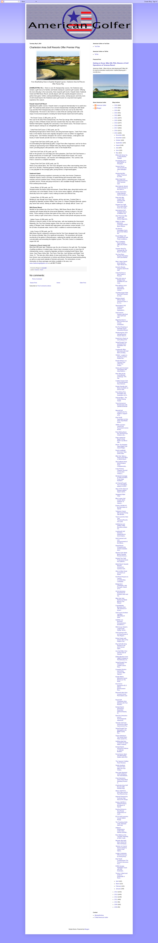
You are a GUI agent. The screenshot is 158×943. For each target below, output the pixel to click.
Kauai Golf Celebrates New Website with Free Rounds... (122, 702)
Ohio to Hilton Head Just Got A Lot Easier (121, 572)
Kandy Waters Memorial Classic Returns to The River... (121, 679)
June (117, 150)
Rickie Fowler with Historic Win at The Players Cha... (122, 640)
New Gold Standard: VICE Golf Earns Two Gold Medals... (122, 774)
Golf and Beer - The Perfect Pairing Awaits (121, 399)
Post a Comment (37, 279)
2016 (116, 130)
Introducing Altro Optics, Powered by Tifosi (121, 175)
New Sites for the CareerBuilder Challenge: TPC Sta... (121, 376)
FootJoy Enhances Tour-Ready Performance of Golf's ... (121, 812)
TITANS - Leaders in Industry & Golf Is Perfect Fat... (121, 356)
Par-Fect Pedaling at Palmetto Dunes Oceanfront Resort (122, 328)
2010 (116, 902)
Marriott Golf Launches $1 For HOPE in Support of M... (121, 413)
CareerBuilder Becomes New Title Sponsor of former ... (121, 608)
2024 (116, 110)
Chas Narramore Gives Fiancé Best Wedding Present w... (122, 780)
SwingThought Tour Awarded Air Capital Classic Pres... (121, 665)
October (118, 140)
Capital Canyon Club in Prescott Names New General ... (122, 382)
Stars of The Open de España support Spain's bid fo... (122, 490)
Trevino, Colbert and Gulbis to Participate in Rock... (121, 876)
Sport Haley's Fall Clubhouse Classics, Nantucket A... (121, 308)
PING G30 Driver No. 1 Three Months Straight (122, 156)
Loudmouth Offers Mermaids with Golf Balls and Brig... (122, 351)
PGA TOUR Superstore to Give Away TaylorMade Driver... (122, 420)
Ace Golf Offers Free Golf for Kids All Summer (121, 652)
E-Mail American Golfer (101, 917)
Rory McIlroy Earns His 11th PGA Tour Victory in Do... (122, 433)
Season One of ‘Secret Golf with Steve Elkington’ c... (121, 169)
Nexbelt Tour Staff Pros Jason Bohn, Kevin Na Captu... (121, 206)
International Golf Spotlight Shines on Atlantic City (121, 212)
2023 (116, 113)
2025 (116, 108)
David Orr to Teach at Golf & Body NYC (122, 339)
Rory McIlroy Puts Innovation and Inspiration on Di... (122, 393)
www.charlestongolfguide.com (39, 263)
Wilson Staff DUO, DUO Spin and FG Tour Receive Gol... (122, 792)
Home (58, 283)
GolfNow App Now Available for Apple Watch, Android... (122, 743)
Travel (41, 269)
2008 (116, 907)
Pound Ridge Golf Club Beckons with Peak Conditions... (122, 237)
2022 (116, 115)
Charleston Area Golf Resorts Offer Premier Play (122, 787)
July (117, 148)
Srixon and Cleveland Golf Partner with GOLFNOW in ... (122, 369)
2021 (116, 118)
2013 (116, 894)
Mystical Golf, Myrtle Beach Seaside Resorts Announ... (121, 554)
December (119, 135)
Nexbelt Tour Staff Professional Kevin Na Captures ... (122, 560)
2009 (116, 904)
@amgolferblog (99, 915)
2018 (116, 125)
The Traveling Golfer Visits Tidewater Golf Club (121, 823)
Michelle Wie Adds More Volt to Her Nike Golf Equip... (121, 842)
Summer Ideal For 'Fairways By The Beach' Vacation (121, 250)
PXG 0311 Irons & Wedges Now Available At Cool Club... (121, 281)
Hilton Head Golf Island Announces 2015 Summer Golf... (122, 181)
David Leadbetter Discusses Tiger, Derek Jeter (121, 452)
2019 (116, 123)
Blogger (99, 108)
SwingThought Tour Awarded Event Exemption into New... (121, 345)
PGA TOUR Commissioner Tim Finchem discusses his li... (122, 861)
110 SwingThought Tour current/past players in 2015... (121, 484)
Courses (37, 269)
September (119, 143)
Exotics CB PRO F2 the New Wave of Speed (121, 507)
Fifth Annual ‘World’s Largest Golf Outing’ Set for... (121, 628)
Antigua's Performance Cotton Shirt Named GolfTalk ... (122, 830)
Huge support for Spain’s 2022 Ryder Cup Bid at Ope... (121, 440)
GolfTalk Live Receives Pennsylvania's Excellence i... (121, 622)
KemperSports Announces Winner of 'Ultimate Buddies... (122, 749)
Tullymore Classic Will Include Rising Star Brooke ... (122, 513)
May (117, 153)
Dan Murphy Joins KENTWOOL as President (121, 162)
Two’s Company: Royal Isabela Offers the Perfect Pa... (121, 244)
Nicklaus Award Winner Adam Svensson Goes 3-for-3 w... (122, 301)
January (118, 889)
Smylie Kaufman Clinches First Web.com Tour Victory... (121, 768)
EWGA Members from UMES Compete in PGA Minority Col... (122, 658)
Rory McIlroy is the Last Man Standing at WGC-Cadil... (122, 836)
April (117, 881)
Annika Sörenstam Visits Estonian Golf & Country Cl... (122, 193)
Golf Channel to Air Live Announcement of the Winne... (121, 541)
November (119, 138)
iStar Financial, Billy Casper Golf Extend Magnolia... (122, 217)
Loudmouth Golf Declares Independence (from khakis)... (121, 534)
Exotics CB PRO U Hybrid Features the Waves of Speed (121, 804)
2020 (116, 120)
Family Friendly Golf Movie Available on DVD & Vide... (122, 388)
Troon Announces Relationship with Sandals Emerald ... (121, 406)
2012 (116, 897)
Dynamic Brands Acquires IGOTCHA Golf (122, 268)
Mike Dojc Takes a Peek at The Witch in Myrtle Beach (122, 457)
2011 (116, 899)
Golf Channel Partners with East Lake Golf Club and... (122, 315)
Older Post (83, 283)
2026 (116, 105)
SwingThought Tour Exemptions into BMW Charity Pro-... (121, 731)
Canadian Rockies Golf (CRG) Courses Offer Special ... (121, 672)
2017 (116, 128)
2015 (116, 133)
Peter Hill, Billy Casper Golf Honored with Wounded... (120, 200)
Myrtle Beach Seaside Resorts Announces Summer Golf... (122, 566)
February (118, 886)
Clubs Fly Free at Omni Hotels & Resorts (121, 274)
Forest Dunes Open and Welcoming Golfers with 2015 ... (121, 756)
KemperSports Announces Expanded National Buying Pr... (121, 710)
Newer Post (33, 283)
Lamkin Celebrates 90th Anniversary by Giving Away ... (121, 855)
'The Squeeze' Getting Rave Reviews (122, 762)
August (118, 145)
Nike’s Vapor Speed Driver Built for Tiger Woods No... (122, 263)
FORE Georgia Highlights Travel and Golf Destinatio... (121, 868)
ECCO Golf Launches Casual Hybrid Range (122, 818)
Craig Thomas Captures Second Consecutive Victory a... (121, 471)
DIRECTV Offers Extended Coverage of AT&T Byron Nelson (122, 224)
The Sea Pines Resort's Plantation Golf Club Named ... (122, 257)
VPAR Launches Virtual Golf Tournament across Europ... (122, 427)
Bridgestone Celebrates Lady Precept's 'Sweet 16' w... (121, 586)
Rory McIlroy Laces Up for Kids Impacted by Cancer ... (121, 288)
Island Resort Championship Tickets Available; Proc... (121, 548)
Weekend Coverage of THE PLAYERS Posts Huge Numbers (121, 478)
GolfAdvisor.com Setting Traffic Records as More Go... (121, 526)
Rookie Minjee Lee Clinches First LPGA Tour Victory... (121, 363)
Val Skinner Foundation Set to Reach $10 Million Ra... (122, 231)
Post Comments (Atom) (44, 286)
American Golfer (101, 105)
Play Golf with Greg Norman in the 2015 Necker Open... (121, 646)
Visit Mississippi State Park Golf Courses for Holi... (122, 294)
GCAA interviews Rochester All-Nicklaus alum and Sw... (122, 594)
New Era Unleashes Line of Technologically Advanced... (121, 718)
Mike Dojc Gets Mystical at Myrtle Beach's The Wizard (121, 601)
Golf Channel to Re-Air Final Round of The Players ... (122, 634)
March (118, 883)
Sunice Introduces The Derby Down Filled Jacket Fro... (122, 737)
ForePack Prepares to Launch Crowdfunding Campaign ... (122, 579)
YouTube (97, 46)
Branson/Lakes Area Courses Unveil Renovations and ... (121, 695)
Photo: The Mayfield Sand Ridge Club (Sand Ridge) (121, 446)
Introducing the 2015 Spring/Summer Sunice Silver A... (122, 334)
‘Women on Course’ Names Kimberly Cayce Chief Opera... (121, 848)
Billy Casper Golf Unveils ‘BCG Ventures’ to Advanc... (120, 501)
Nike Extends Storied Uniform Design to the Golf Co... (122, 188)
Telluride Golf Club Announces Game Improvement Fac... (122, 724)
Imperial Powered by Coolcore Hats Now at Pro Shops (122, 798)
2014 (116, 892)
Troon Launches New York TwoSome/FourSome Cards (122, 519)
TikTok (96, 54)
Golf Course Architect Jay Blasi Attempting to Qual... (122, 615)
